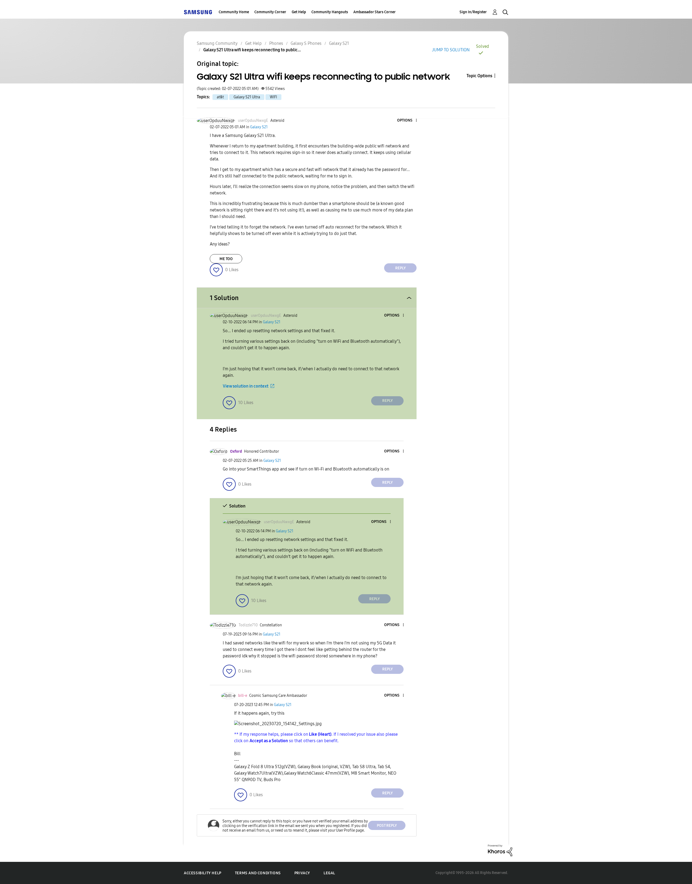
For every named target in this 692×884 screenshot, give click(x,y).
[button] (407, 120)
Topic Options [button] (479, 75)
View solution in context (245, 386)
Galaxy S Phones (306, 43)
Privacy (302, 873)
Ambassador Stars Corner (374, 12)
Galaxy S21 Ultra (247, 97)
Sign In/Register (473, 12)
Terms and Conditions (258, 873)
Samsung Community (217, 43)
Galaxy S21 (339, 43)
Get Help (299, 12)
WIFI (273, 97)
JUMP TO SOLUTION (451, 49)
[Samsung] (198, 12)
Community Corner (270, 12)
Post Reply (387, 825)
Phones (276, 43)
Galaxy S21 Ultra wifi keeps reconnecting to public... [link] (252, 49)
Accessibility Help (202, 873)
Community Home (234, 12)
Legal (329, 873)
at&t (220, 97)
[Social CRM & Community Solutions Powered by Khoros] (500, 850)
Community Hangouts (329, 12)
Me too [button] (226, 259)
